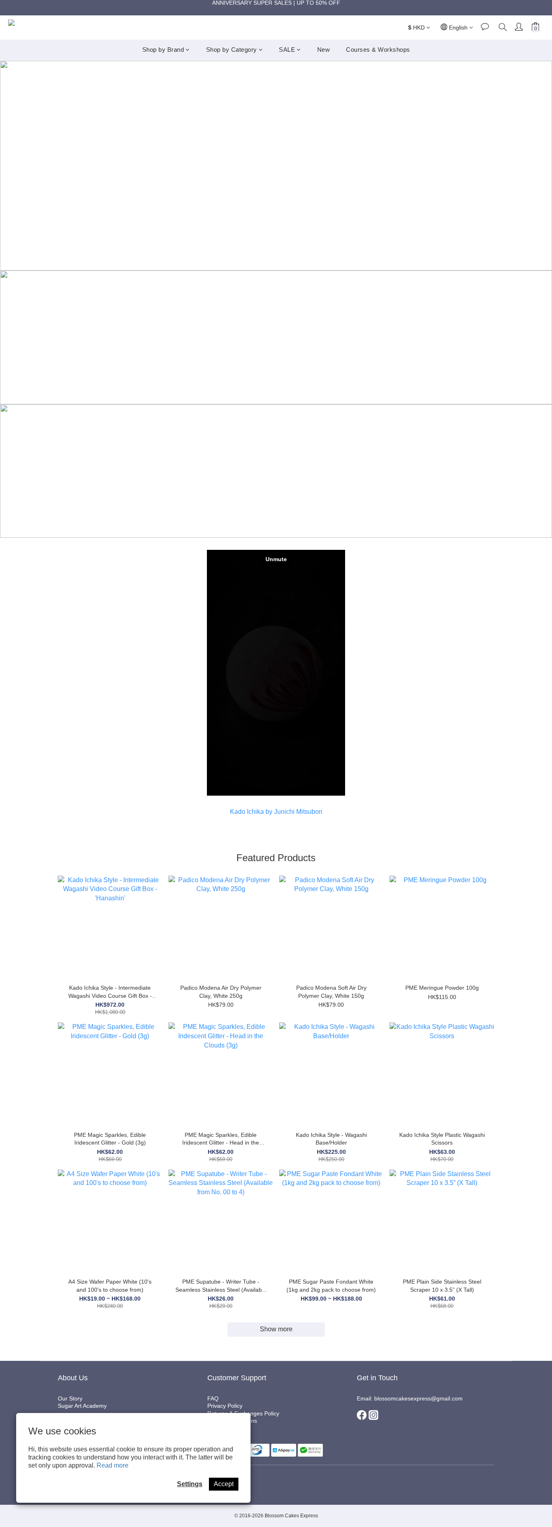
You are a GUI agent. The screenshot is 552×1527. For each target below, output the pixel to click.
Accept (224, 1484)
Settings (189, 1484)
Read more (113, 1465)
